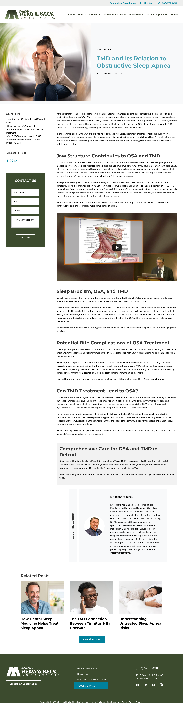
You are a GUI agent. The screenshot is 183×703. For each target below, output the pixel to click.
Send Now (25, 237)
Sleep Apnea (104, 49)
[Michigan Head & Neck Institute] (33, 667)
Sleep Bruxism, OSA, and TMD (22, 125)
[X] (11, 161)
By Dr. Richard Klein (104, 73)
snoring (129, 124)
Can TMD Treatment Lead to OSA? (24, 136)
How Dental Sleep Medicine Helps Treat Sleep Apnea (39, 623)
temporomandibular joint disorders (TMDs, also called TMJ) (138, 113)
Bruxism (61, 327)
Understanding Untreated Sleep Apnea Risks (140, 623)
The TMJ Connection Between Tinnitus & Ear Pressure (91, 623)
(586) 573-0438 (147, 668)
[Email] (15, 161)
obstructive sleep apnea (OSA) (71, 117)
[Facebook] (8, 161)
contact (135, 474)
